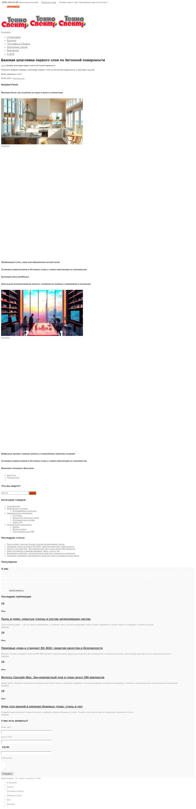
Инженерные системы (17, 508)
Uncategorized (13, 506)
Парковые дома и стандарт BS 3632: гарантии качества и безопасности (40, 546)
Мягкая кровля (19, 529)
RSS (9, 800)
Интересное (19, 78)
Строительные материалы (19, 524)
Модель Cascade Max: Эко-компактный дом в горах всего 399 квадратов (41, 549)
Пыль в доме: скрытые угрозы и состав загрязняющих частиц (35, 544)
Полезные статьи (17, 46)
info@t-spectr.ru (16, 590)
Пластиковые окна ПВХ (23, 531)
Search (32, 493)
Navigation (6, 32)
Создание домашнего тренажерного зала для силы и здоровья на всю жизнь (43, 555)
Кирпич (16, 527)
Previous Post (13, 477)
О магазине (14, 36)
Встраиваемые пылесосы (25, 511)
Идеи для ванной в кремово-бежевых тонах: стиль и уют (33, 551)
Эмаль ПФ (17, 522)
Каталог (12, 40)
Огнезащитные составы (24, 520)
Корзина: (13, 7)
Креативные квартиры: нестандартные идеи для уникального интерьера (41, 553)
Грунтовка (17, 515)
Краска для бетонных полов (26, 518)
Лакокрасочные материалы (20, 513)
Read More (5, 627)
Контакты (13, 50)
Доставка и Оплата (18, 43)
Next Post (11, 475)
